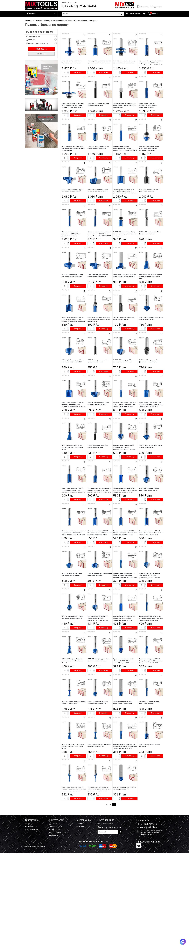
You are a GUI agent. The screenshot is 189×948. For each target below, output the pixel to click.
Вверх (176, 824)
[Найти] (120, 14)
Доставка (53, 824)
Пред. (106, 804)
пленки (41, 77)
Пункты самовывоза (57, 833)
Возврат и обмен (56, 829)
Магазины (81, 827)
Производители (31, 829)
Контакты (29, 827)
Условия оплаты (56, 827)
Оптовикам (53, 835)
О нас (27, 824)
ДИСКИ (41, 131)
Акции (79, 824)
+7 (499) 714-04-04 (80, 6)
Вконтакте (138, 845)
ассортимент (41, 104)
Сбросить (41, 53)
